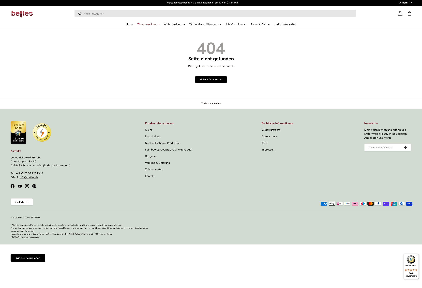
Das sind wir (152, 136)
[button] (409, 13)
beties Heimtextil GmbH (29, 217)
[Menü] (417, 256)
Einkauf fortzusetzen (211, 79)
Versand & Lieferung (157, 162)
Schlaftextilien (234, 24)
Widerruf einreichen (27, 258)
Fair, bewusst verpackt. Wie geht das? (168, 149)
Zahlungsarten (154, 169)
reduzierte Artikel (285, 24)
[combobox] (215, 13)
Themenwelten (146, 24)
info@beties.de (29, 177)
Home (130, 24)
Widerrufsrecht (271, 129)
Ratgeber (151, 156)
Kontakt (150, 176)
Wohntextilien (172, 24)
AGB (264, 143)
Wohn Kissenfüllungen (203, 24)
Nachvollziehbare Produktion (162, 143)
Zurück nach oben (211, 103)
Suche (148, 129)
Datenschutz (269, 136)
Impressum (268, 149)
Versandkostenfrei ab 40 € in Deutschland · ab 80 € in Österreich (202, 2)
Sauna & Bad (259, 24)
